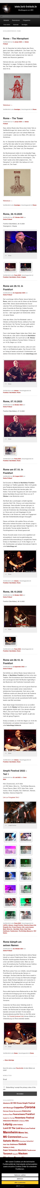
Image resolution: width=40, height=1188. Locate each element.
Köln (23, 927)
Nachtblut (16, 929)
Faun (10, 1114)
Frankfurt (6, 277)
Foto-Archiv (7, 24)
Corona (29, 1107)
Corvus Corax (8, 1111)
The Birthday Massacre (26, 931)
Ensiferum (6, 1114)
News (16, 1053)
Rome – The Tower (13, 118)
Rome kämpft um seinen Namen (12, 943)
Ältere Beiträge (8, 1060)
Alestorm (6, 1103)
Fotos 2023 (17, 459)
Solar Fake (27, 929)
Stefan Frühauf (7, 219)
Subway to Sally (8, 1147)
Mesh (4, 929)
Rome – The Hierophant (16, 38)
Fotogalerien (26, 20)
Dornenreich (18, 1111)
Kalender (16, 24)
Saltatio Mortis (11, 1140)
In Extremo (22, 1121)
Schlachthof (30, 1141)
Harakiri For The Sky (8, 1118)
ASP (4, 1108)
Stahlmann (6, 931)
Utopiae (23, 277)
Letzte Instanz (29, 927)
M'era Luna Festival (28, 1128)
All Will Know (16, 1103)
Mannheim (10, 1132)
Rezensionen (16, 20)
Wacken (23, 1153)
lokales (16, 390)
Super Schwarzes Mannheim (15, 1150)
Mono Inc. (10, 929)
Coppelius (19, 1107)
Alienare (10, 925)
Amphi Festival (18, 925)
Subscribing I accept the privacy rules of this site (19, 1088)
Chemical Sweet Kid (30, 925)
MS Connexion (12, 1136)
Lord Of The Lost (11, 1128)
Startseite (6, 20)
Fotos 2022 (17, 649)
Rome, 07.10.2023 (12, 401)
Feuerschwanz (19, 1114)
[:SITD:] (5, 925)
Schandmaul (22, 1141)
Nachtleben (12, 277)
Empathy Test (7, 927)
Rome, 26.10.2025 (12, 213)
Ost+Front (25, 1137)
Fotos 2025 (17, 275)
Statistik (22, 1144)
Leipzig (7, 1124)
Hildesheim (7, 1121)
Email (5, 1079)
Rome (34, 109)
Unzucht (15, 1154)
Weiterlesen (7, 105)
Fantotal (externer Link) (16, 1016)
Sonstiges (24, 24)
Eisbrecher (26, 1111)
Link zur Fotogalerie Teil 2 (11, 797)
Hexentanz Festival (24, 1117)
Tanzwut (7, 1153)
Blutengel (9, 1108)
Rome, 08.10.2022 (12, 591)
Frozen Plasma (16, 927)
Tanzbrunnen (14, 931)
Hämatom (14, 1121)
